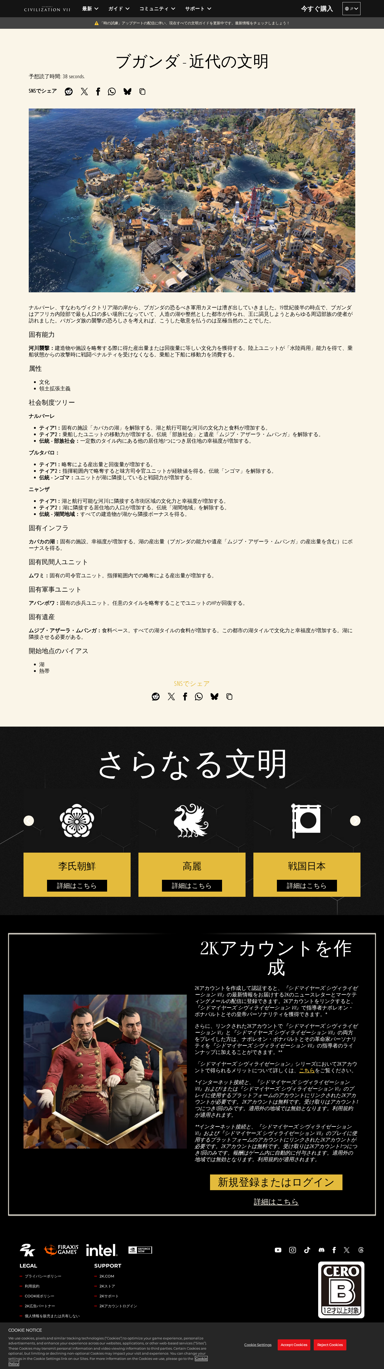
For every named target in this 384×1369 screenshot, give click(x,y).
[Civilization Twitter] (347, 1250)
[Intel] (102, 1250)
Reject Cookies (330, 1345)
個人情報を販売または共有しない (52, 1316)
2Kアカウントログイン (118, 1306)
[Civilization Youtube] (278, 1250)
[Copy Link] (142, 91)
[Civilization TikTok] (307, 1250)
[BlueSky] (127, 91)
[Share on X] (84, 91)
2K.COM (107, 1276)
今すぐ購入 (317, 8)
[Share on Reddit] (69, 91)
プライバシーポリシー (43, 1276)
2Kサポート (109, 1296)
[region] (192, 1345)
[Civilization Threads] (361, 1250)
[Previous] (29, 820)
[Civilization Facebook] (334, 1250)
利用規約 (32, 1286)
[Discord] (321, 1250)
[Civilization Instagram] (292, 1250)
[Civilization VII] (47, 9)
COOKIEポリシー (39, 1296)
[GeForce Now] (140, 1250)
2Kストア (107, 1286)
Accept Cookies (294, 1345)
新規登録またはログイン (276, 1182)
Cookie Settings (257, 1345)
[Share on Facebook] (98, 91)
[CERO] (341, 1290)
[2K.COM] (28, 1250)
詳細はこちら (77, 885)
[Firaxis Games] (60, 1250)
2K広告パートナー (40, 1306)
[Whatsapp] (112, 91)
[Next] (355, 820)
